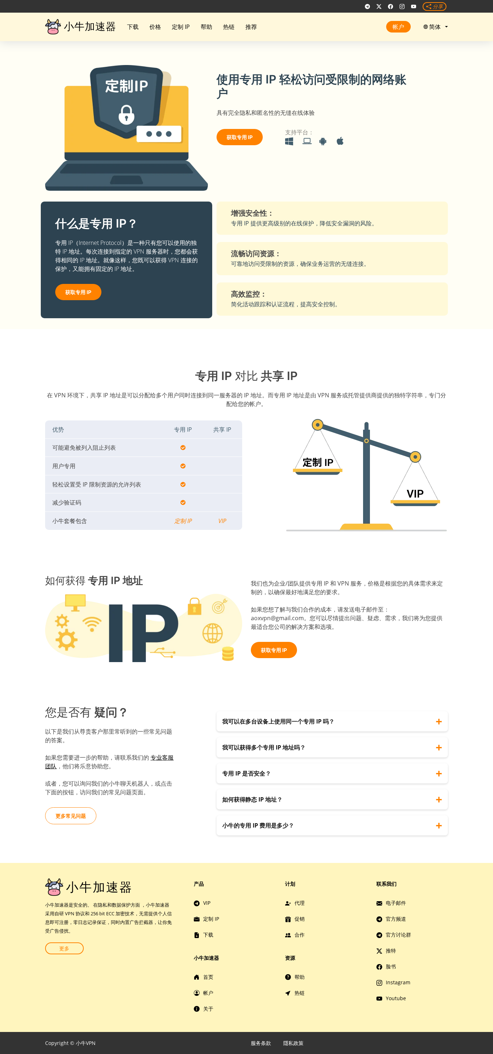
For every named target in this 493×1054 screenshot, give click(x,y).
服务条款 (261, 1043)
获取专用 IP (240, 137)
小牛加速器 (90, 26)
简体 (436, 27)
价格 (155, 27)
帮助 (206, 27)
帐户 (398, 27)
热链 (229, 27)
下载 (133, 27)
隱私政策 (293, 1043)
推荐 (251, 27)
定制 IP (181, 27)
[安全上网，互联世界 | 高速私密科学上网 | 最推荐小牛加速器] (367, 6)
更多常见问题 (71, 816)
